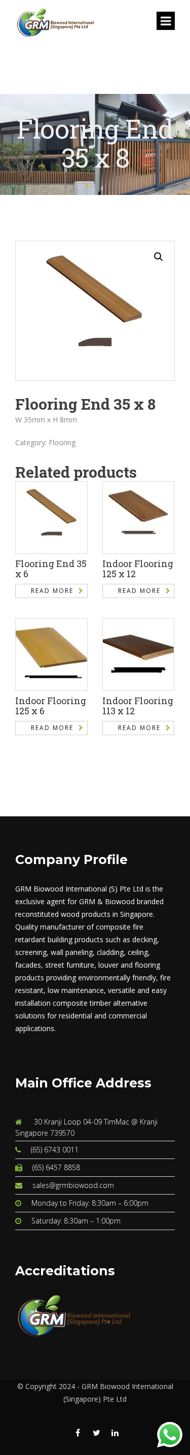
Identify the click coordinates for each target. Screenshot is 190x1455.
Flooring (62, 442)
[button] (158, 257)
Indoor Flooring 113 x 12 (137, 706)
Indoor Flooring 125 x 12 (137, 568)
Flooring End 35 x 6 (51, 568)
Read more (52, 590)
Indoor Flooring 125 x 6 (50, 706)
